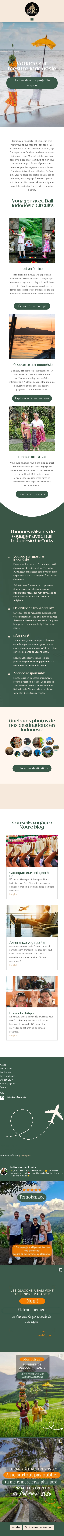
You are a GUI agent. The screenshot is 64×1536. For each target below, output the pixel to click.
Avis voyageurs (7, 1083)
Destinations (6, 1068)
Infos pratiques (7, 1076)
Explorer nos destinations (32, 398)
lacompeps (25, 1155)
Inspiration (5, 1072)
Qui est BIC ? (6, 1079)
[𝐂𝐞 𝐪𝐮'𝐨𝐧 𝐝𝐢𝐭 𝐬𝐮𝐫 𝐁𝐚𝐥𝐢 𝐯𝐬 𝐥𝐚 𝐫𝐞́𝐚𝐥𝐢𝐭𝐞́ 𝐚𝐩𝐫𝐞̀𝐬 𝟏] (32, 1309)
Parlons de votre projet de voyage (32, 82)
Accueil (3, 1064)
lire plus (13, 894)
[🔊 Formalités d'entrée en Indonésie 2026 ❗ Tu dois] (32, 1480)
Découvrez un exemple (32, 306)
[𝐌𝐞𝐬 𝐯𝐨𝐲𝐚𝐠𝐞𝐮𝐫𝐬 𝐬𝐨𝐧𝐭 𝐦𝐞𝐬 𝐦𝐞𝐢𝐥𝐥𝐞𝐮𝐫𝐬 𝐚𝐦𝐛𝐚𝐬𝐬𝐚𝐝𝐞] (32, 1223)
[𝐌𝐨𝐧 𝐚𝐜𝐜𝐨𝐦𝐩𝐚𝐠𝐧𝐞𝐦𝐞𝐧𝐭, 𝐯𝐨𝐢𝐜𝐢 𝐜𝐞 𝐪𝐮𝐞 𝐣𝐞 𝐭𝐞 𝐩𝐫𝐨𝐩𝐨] (32, 1394)
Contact (4, 1087)
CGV (2, 1093)
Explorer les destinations (32, 768)
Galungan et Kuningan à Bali (29, 874)
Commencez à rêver (32, 494)
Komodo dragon (22, 1013)
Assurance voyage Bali (27, 942)
